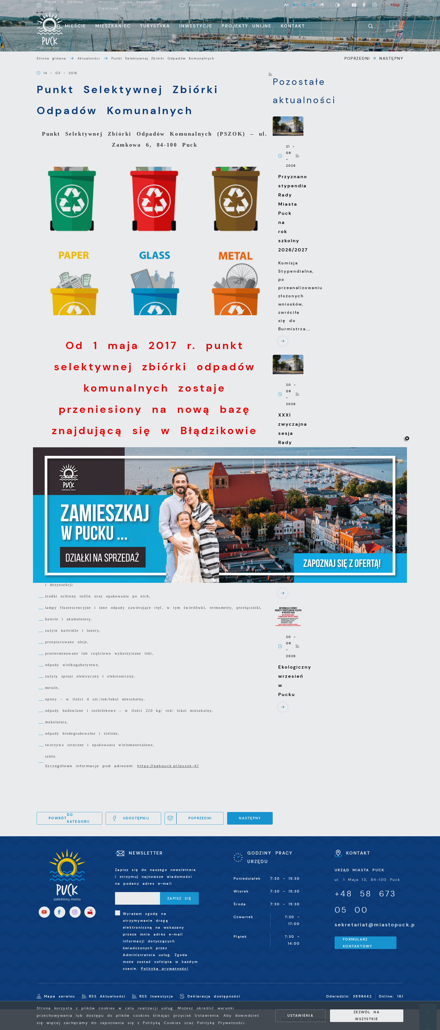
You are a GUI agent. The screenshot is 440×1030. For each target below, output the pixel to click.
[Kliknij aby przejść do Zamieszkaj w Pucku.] (220, 515)
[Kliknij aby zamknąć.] (407, 438)
